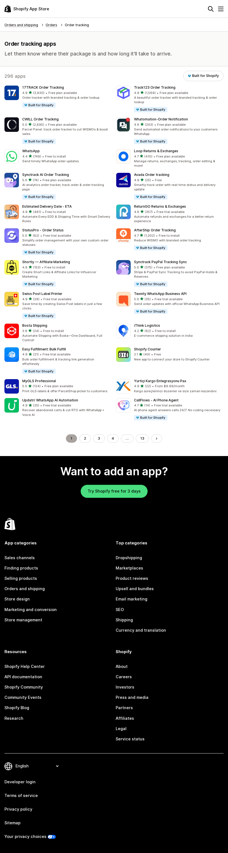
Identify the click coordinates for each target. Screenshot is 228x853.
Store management (23, 619)
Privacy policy (18, 809)
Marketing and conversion (30, 609)
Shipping (124, 619)
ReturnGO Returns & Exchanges (160, 206)
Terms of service (21, 795)
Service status (130, 738)
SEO (120, 609)
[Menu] (221, 9)
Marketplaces (129, 568)
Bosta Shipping (34, 325)
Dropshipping (129, 557)
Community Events (22, 697)
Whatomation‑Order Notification (161, 119)
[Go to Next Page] (156, 438)
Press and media (132, 697)
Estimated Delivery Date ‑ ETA (47, 206)
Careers (124, 676)
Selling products (20, 578)
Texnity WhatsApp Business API (160, 294)
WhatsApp (31, 151)
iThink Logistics (147, 325)
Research (13, 718)
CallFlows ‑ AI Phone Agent (156, 400)
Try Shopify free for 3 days (114, 491)
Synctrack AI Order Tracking (45, 175)
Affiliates (125, 718)
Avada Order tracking (151, 175)
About (122, 666)
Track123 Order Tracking (154, 87)
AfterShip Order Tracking (155, 230)
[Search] (211, 9)
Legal (121, 728)
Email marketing (131, 599)
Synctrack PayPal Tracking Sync (160, 262)
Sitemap (12, 822)
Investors (125, 687)
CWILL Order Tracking (40, 119)
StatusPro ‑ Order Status (43, 230)
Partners (124, 707)
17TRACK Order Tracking (43, 87)
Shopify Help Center (24, 666)
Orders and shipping (24, 588)
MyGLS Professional (39, 381)
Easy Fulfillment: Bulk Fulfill (44, 349)
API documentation (23, 676)
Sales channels (19, 557)
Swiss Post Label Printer (42, 294)
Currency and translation (141, 630)
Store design (17, 599)
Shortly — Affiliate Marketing (46, 262)
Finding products (21, 568)
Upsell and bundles (135, 588)
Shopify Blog (16, 707)
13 (142, 438)
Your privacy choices (25, 836)
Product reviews (132, 578)
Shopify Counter (147, 349)
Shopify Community (23, 687)
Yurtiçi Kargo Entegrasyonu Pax (160, 381)
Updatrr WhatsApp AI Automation (50, 400)
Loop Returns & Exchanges (156, 151)
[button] (58, 97)
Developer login (20, 781)
